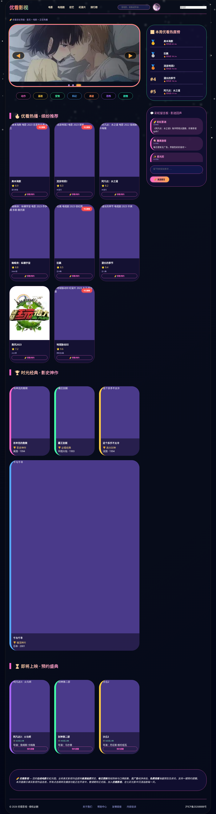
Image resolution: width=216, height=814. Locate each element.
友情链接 (117, 806)
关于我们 (87, 806)
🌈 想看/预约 (29, 194)
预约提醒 (30, 749)
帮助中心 (102, 806)
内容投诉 (131, 806)
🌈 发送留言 (159, 179)
